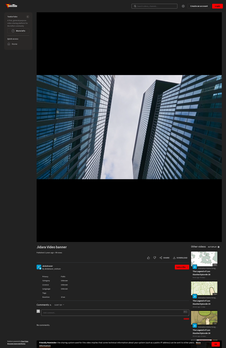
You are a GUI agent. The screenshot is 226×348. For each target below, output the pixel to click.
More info (20, 30)
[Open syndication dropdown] (50, 305)
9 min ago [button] (196, 277)
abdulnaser (47, 266)
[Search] (135, 6)
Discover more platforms (16, 344)
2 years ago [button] (49, 252)
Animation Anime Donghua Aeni (210, 268)
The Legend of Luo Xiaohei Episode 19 (201, 302)
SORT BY (58, 305)
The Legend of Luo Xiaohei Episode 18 (201, 332)
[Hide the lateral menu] (27, 16)
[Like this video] (148, 258)
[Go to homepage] (10, 6)
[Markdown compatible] (185, 311)
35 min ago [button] (196, 336)
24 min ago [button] (196, 307)
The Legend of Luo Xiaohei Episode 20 (201, 273)
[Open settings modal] (183, 6)
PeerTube (24, 341)
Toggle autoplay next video (219, 247)
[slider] (129, 238)
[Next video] (45, 238)
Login (217, 6)
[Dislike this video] (155, 258)
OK (215, 344)
